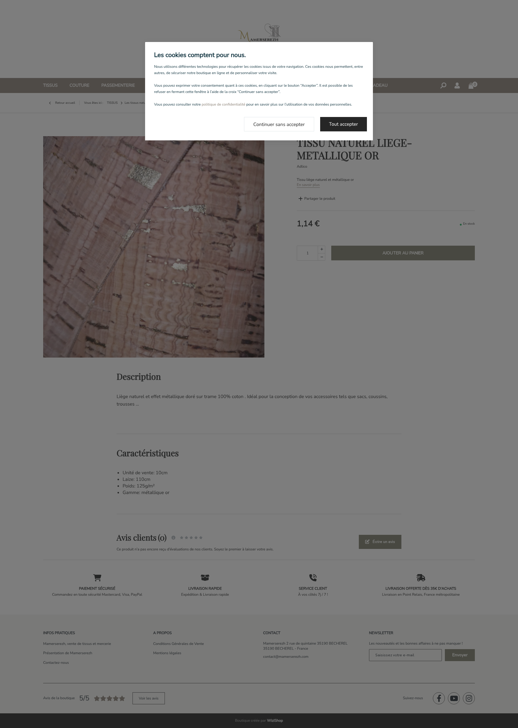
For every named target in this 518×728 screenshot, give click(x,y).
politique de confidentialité (224, 104)
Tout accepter (343, 124)
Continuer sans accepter (279, 124)
